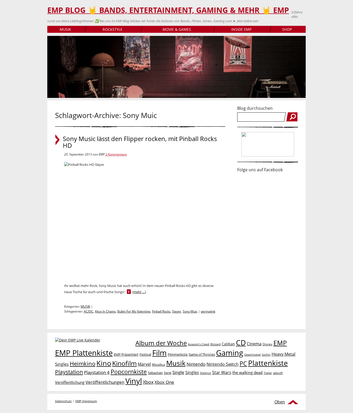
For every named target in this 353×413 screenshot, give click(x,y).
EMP (280, 342)
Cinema (254, 344)
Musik (176, 363)
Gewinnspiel (252, 354)
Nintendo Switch (222, 364)
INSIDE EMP (241, 29)
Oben (279, 402)
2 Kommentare (116, 154)
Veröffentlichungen (105, 382)
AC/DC (88, 311)
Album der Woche (161, 343)
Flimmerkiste (178, 354)
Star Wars (221, 372)
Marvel (144, 364)
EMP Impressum (86, 401)
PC (243, 364)
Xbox (148, 382)
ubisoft (278, 373)
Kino (103, 363)
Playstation (69, 372)
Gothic (266, 354)
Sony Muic (190, 311)
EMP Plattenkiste (84, 353)
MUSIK (65, 29)
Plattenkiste (268, 363)
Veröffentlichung (70, 382)
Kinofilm (124, 363)
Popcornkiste (129, 372)
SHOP (287, 29)
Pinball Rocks (161, 311)
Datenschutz (63, 401)
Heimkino (82, 363)
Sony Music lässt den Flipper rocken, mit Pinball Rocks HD (140, 142)
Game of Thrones (202, 354)
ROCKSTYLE (112, 29)
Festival (145, 354)
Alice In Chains (105, 311)
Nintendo (196, 364)
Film (159, 353)
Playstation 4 (97, 372)
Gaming (229, 353)
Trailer (268, 373)
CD (241, 342)
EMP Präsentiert (126, 354)
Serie (167, 372)
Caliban (228, 343)
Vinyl (133, 381)
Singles (192, 372)
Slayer (176, 311)
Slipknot (205, 373)
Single (178, 372)
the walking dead (247, 372)
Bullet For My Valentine (133, 311)
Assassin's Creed (198, 344)
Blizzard (215, 344)
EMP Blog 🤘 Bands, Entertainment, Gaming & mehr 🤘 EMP (168, 10)
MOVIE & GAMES (177, 29)
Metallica (158, 364)
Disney (267, 344)
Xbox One (164, 382)
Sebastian (155, 372)
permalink (208, 311)
